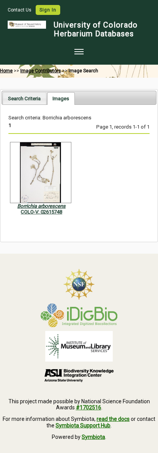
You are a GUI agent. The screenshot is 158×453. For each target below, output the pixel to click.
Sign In (48, 10)
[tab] (24, 98)
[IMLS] (79, 346)
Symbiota (93, 437)
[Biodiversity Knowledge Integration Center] (79, 375)
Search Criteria (24, 98)
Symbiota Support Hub (83, 425)
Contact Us (20, 10)
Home (6, 70)
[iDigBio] (79, 315)
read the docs (113, 419)
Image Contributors (40, 70)
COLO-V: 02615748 (41, 212)
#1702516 (88, 407)
